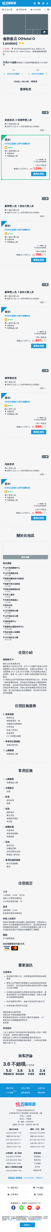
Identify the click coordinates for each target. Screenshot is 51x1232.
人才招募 (9, 1092)
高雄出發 (21, 9)
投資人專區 (25, 1088)
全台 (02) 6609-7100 (13, 1170)
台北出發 (7, 9)
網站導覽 (41, 1092)
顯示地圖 (25, 557)
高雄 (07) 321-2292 (14, 1163)
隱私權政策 (25, 1092)
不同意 (10, 1220)
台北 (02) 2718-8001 (13, 1156)
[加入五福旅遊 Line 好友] (39, 3)
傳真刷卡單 (37, 1170)
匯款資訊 (37, 1160)
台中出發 (35, 9)
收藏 (7, 49)
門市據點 (38, 1187)
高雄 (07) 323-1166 (14, 1146)
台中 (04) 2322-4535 (37, 1140)
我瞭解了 (27, 1225)
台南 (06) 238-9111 (14, 1143)
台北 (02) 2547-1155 (13, 1133)
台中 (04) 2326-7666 (13, 1160)
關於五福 (9, 1088)
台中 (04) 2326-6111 (13, 1140)
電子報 (37, 1167)
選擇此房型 (38, 174)
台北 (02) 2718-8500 (37, 1133)
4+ (44, 112)
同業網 (38, 1194)
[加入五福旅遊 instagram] (37, 1207)
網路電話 (12, 1187)
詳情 (42, 130)
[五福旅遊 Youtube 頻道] (29, 1207)
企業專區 (12, 1194)
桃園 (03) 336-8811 (14, 1136)
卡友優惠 (37, 1163)
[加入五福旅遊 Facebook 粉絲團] (13, 1207)
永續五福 (41, 1088)
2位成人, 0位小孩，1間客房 (25, 81)
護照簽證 (37, 1156)
